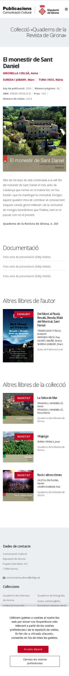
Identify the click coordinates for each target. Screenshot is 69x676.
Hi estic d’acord (33, 649)
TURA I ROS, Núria (51, 79)
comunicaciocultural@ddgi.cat (23, 577)
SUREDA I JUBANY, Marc (19, 79)
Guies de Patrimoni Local (50, 349)
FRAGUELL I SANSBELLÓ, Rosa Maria (50, 411)
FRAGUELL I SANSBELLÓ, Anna (50, 405)
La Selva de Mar (47, 398)
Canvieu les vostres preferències (35, 661)
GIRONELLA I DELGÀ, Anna (20, 73)
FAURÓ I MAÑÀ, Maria (49, 340)
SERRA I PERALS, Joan (48, 441)
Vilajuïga (42, 436)
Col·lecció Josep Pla (13, 605)
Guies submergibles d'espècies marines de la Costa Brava (51, 606)
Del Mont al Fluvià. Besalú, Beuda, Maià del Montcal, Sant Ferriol (50, 319)
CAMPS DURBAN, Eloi (48, 486)
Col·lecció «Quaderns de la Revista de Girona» (38, 32)
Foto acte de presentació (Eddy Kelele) (27, 257)
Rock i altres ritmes (49, 475)
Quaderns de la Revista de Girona (51, 420)
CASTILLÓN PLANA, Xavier (48, 482)
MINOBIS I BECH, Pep (48, 337)
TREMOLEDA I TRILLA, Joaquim (49, 332)
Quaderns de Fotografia (51, 595)
